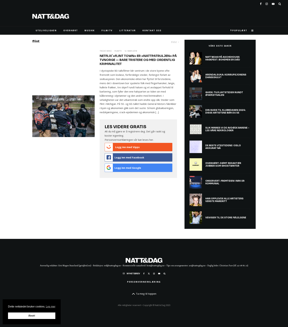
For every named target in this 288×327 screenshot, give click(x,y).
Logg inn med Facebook (129, 157)
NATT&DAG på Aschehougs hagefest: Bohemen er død (222, 58)
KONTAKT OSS (151, 30)
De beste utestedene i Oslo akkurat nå (223, 146)
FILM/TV (107, 30)
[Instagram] (267, 3)
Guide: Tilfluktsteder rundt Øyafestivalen (224, 93)
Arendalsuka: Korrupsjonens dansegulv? (225, 76)
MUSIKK (89, 30)
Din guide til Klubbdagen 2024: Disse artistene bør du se (225, 111)
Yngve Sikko (106, 51)
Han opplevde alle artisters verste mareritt (224, 199)
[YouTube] (273, 3)
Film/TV (118, 51)
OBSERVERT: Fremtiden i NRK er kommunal (224, 182)
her (151, 139)
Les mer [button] (50, 306)
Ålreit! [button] (31, 315)
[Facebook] (261, 3)
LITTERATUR (127, 30)
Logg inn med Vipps (127, 147)
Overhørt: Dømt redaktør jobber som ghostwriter (223, 164)
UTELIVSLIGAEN (46, 30)
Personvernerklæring (144, 281)
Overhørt (70, 30)
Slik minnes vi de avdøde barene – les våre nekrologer (227, 129)
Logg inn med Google (127, 167)
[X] (149, 274)
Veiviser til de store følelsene (225, 217)
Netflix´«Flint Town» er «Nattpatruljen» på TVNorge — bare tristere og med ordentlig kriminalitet (138, 60)
